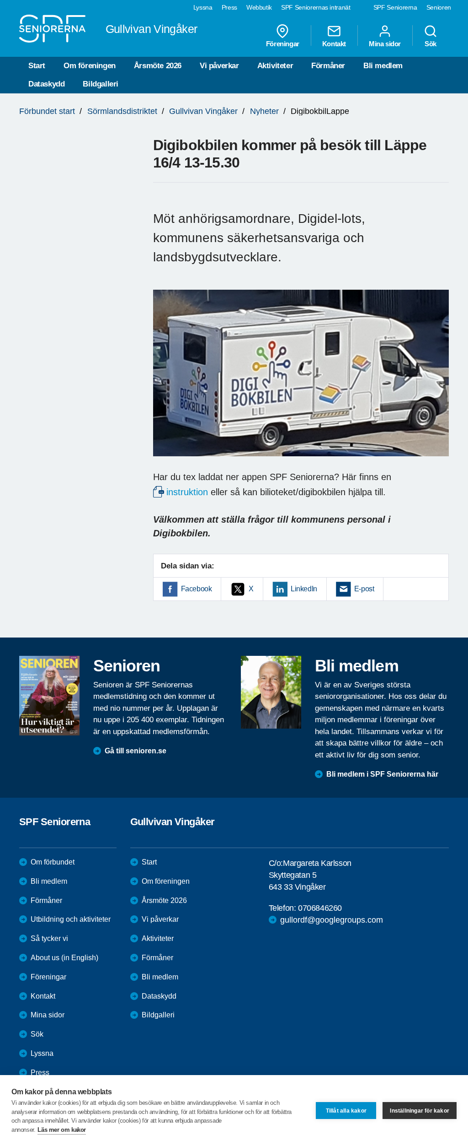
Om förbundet (52, 862)
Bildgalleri (100, 84)
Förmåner (328, 65)
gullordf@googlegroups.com (331, 919)
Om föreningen (90, 65)
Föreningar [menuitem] (282, 43)
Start (36, 65)
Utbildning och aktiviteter (71, 919)
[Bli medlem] (271, 692)
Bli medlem (383, 65)
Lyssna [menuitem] (203, 7)
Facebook (196, 589)
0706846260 (320, 908)
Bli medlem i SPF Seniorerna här (382, 774)
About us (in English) (64, 958)
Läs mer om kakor (61, 1129)
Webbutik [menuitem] (259, 7)
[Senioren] (49, 695)
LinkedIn (304, 589)
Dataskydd (46, 84)
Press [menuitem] (229, 7)
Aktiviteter (275, 65)
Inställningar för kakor (419, 1111)
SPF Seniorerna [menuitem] (395, 7)
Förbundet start (47, 111)
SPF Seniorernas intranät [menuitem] (316, 7)
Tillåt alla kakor (346, 1111)
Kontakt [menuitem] (334, 43)
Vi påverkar (219, 65)
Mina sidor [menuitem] (385, 43)
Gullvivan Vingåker (203, 111)
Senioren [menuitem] (438, 7)
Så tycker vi (49, 938)
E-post (364, 589)
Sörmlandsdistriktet (122, 111)
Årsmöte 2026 (157, 65)
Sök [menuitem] (430, 43)
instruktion (187, 492)
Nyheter (264, 111)
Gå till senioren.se (135, 751)
